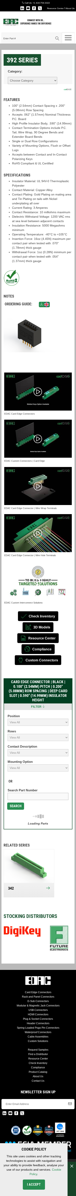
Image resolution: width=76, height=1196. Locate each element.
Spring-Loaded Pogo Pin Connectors (38, 1027)
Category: (15, 71)
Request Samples (38, 1049)
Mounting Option (20, 761)
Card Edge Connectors (38, 992)
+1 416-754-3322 (41, 3)
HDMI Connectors (38, 1014)
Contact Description (22, 746)
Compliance (38, 1067)
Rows (12, 731)
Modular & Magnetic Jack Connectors (38, 1005)
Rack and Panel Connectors (38, 996)
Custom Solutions (38, 1041)
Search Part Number (23, 790)
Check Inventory (38, 1063)
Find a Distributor (38, 1054)
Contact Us (38, 1080)
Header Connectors (38, 1023)
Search (16, 806)
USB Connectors (38, 1010)
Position (14, 716)
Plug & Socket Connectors (38, 1018)
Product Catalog (38, 1071)
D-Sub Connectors (38, 1001)
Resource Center (55, 8)
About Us (70, 8)
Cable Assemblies (38, 1036)
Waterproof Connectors (38, 1032)
